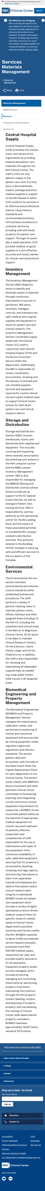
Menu (39, 10)
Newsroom (9, 1081)
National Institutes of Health (14, 1153)
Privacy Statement (10, 1141)
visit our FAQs (31, 49)
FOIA (33, 1136)
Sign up (7, 1104)
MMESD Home (10, 110)
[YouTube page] (4, 1179)
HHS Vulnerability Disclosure (14, 1145)
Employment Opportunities (16, 123)
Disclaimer (35, 1141)
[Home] (16, 13)
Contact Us (8, 129)
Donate (7, 1073)
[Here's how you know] (22, 2)
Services (7, 116)
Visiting (7, 1066)
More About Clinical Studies (16, 1058)
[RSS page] (11, 1179)
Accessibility (7, 1136)
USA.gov (5, 1149)
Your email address (9, 1094)
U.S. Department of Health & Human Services (21, 1158)
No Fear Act (36, 1145)
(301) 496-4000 (9, 1173)
